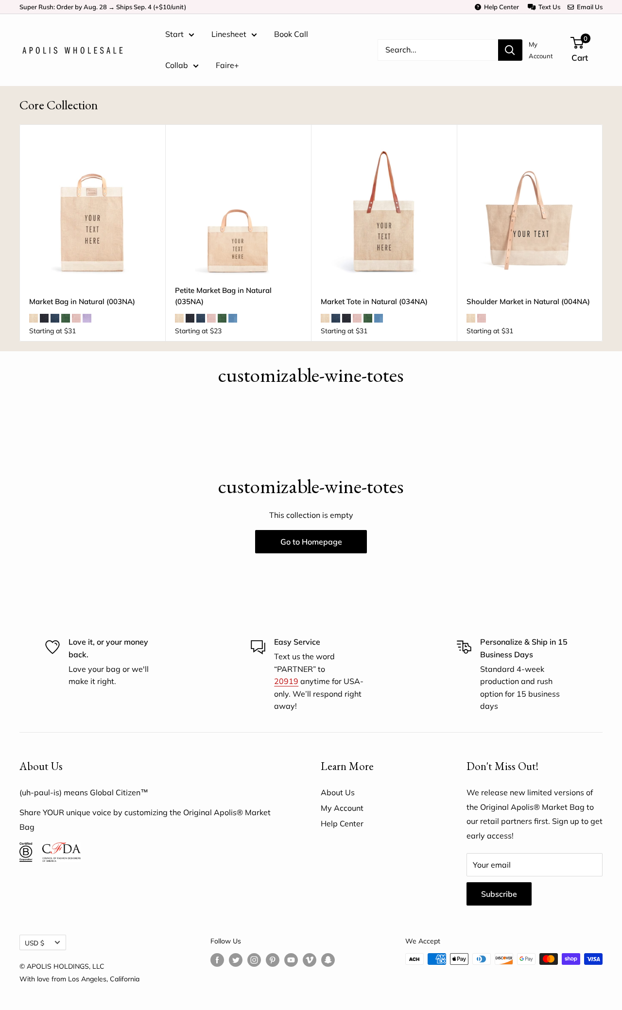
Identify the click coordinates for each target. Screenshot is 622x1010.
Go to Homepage (311, 542)
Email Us (588, 7)
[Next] (602, 232)
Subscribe (499, 894)
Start (174, 34)
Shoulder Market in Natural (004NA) (528, 301)
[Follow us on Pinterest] (272, 960)
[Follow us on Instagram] (254, 960)
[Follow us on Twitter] (235, 960)
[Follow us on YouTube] (291, 960)
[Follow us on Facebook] (217, 960)
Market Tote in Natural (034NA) (374, 301)
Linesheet (228, 34)
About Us (338, 792)
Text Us (548, 7)
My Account (541, 50)
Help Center (500, 7)
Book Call (291, 34)
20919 (286, 681)
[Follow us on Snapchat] (328, 960)
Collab (176, 65)
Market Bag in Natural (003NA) (82, 301)
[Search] (510, 50)
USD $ (34, 943)
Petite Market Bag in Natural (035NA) (223, 296)
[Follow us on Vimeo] (309, 960)
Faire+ (227, 65)
